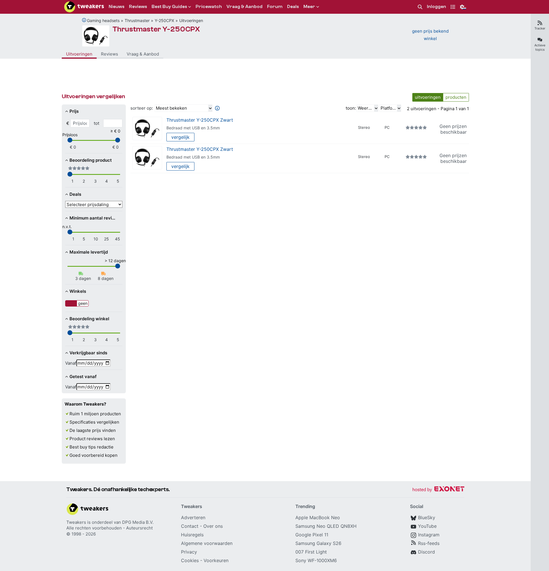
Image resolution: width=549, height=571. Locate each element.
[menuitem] (420, 7)
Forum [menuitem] (275, 6)
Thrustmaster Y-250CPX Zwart (199, 120)
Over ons (213, 526)
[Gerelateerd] (84, 20)
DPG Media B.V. (138, 522)
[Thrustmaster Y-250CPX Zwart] (147, 128)
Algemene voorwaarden (206, 543)
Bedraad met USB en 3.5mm (193, 127)
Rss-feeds (428, 543)
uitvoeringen (428, 97)
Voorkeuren (216, 560)
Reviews (109, 54)
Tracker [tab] (539, 28)
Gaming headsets (103, 20)
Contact (189, 526)
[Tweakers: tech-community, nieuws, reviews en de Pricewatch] (84, 7)
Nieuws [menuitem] (116, 6)
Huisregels (192, 535)
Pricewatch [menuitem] (209, 6)
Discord (426, 552)
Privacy (189, 552)
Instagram (428, 535)
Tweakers (76, 522)
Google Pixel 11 (311, 535)
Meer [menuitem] (309, 6)
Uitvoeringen (191, 20)
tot (96, 123)
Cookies (190, 560)
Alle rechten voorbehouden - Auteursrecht (109, 528)
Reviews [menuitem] (138, 6)
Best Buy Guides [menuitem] (169, 6)
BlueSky (426, 517)
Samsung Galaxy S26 (318, 543)
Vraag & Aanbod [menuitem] (244, 6)
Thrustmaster (137, 20)
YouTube (427, 526)
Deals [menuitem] (293, 6)
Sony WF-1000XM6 (316, 560)
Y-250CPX (164, 20)
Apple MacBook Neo (317, 517)
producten (455, 97)
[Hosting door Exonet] (438, 490)
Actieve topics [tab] (539, 47)
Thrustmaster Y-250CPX (156, 29)
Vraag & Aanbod (143, 54)
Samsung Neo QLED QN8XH (326, 526)
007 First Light (311, 552)
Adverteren (193, 517)
